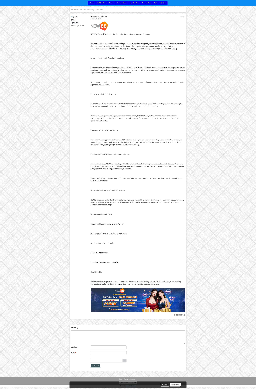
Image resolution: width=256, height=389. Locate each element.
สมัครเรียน (163, 3)
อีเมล (73, 353)
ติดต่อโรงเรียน (146, 3)
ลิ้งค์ (155, 3)
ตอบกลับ (96, 366)
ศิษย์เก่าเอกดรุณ (89, 10)
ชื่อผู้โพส (74, 347)
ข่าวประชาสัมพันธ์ (122, 3)
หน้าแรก (91, 3)
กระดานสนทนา (76, 10)
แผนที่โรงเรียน (134, 3)
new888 (100, 10)
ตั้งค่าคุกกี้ (165, 385)
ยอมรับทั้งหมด (175, 385)
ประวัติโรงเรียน (101, 3)
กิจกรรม (111, 3)
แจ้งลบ (182, 17)
